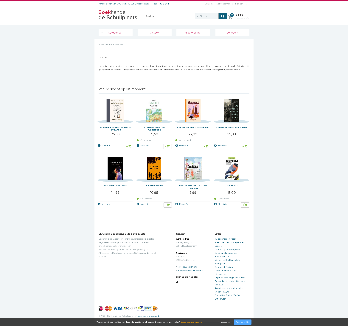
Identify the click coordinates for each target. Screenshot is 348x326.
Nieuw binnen (193, 32)
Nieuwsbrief (220, 274)
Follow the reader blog (225, 270)
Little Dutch (220, 299)
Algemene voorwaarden (149, 316)
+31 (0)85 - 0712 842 (187, 267)
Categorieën (115, 32)
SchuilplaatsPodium (224, 267)
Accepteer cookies (242, 322)
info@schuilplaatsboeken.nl (190, 270)
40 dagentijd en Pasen (225, 239)
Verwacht (232, 32)
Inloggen (239, 4)
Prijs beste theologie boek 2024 (230, 277)
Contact (208, 4)
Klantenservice (223, 4)
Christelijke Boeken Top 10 (227, 295)
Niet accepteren (224, 322)
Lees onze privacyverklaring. (191, 322)
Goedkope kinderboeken (226, 253)
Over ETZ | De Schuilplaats (227, 249)
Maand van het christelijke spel (229, 242)
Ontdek (154, 32)
